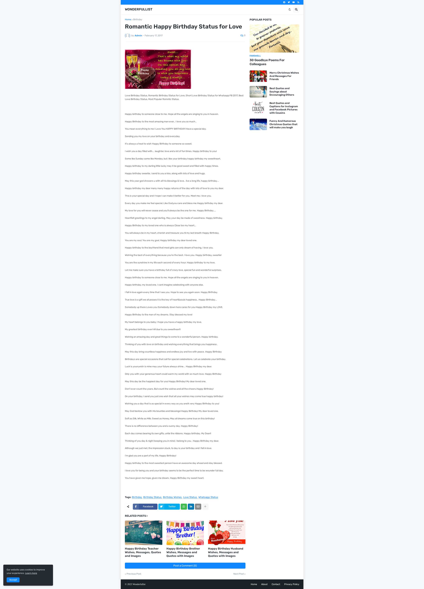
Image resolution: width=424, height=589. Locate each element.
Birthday (137, 19)
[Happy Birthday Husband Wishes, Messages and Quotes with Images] (226, 533)
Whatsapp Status (208, 497)
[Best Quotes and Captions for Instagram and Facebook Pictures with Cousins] (258, 107)
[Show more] (205, 507)
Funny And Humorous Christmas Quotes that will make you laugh (283, 124)
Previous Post (134, 574)
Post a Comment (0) (185, 565)
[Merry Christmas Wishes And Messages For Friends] (258, 76)
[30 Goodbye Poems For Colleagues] (274, 38)
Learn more (31, 573)
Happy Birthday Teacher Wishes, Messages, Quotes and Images (143, 552)
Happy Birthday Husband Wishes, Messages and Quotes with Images (225, 552)
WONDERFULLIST (138, 9)
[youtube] (293, 2)
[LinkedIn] (191, 507)
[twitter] (289, 2)
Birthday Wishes (172, 497)
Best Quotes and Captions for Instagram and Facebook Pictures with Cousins (283, 108)
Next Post (238, 574)
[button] (289, 9)
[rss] (298, 2)
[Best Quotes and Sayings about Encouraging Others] (258, 91)
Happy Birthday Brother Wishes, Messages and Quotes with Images (183, 552)
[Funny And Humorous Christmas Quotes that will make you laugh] (258, 124)
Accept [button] (13, 579)
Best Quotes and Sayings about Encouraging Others (281, 91)
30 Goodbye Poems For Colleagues (267, 62)
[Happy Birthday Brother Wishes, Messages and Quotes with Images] (185, 533)
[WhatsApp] (184, 507)
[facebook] (284, 2)
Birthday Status (152, 497)
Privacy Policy (291, 584)
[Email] (198, 507)
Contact (276, 584)
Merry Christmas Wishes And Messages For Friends (284, 76)
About (264, 584)
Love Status (190, 497)
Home (128, 19)
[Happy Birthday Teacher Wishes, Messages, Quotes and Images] (143, 533)
